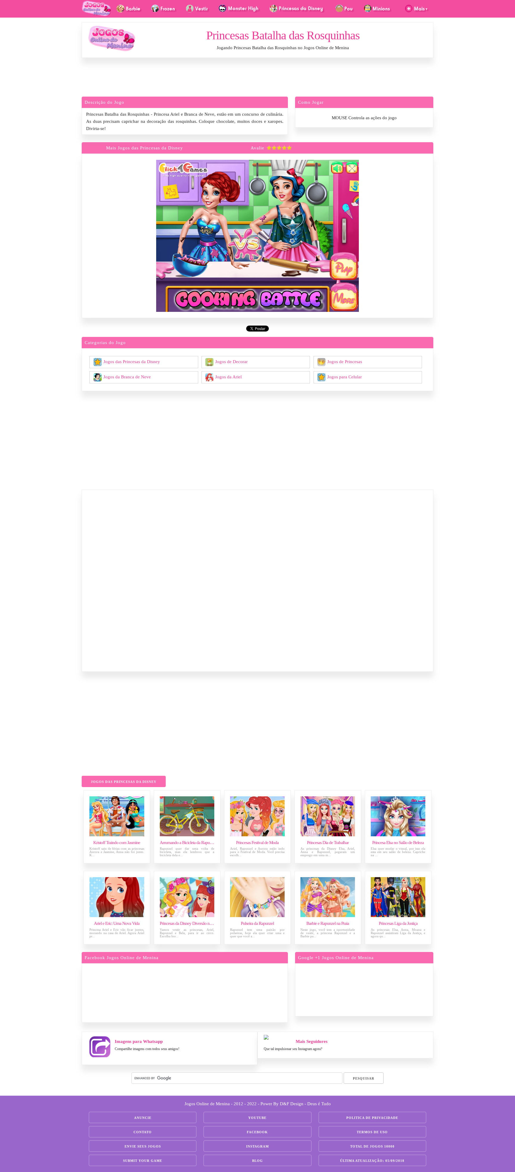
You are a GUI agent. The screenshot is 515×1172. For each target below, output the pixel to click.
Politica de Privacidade (372, 1118)
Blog (257, 1160)
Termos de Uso (372, 1132)
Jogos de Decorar (231, 361)
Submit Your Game (142, 1160)
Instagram (257, 1146)
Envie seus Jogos (143, 1146)
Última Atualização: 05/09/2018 (372, 1160)
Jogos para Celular (344, 376)
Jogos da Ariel (228, 376)
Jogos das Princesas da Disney (131, 361)
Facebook (257, 1132)
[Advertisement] (257, 78)
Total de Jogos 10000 (372, 1146)
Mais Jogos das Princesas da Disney (144, 147)
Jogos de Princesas (344, 361)
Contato (143, 1132)
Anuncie (142, 1118)
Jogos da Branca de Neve (127, 376)
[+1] (387, 989)
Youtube (257, 1118)
